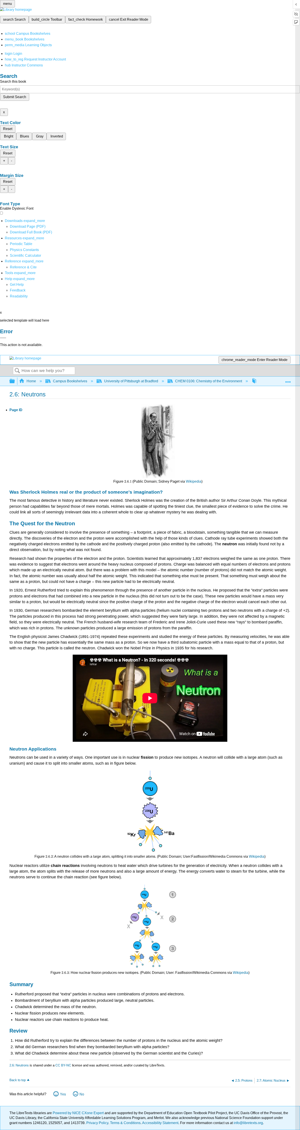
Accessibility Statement (160, 1123)
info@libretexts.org (248, 1123)
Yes (63, 1094)
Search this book (13, 81)
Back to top (17, 1080)
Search (17, 371)
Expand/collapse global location (288, 380)
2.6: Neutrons (19, 1065)
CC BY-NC (63, 1065)
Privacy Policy (97, 1123)
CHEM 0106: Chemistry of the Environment (208, 381)
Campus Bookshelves (70, 381)
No (82, 1094)
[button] (17, 290)
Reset (7, 129)
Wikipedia (193, 481)
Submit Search (14, 97)
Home (31, 381)
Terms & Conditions (125, 1123)
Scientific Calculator (25, 255)
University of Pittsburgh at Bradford (131, 381)
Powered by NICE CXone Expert (79, 1113)
